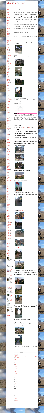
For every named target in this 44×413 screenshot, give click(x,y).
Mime (7, 147)
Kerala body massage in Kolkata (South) (9, 284)
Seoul (7, 196)
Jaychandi (8, 110)
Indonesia (8, 104)
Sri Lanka (8, 207)
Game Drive (8, 77)
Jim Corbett (8, 112)
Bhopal (8, 30)
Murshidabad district (21, 126)
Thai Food (8, 215)
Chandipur (8, 47)
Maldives (8, 139)
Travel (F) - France (8, 227)
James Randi (8, 109)
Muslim (8, 156)
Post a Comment (16, 355)
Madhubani (8, 134)
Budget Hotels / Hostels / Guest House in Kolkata (9, 38)
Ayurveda (8, 20)
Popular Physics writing (9, 180)
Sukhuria (8, 210)
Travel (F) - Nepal (8, 233)
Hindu (7, 95)
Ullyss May (16, 401)
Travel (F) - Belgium (9, 224)
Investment (8, 107)
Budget (8, 37)
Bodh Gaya (8, 34)
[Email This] (20, 352)
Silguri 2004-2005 (8, 201)
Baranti (8, 25)
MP (7, 152)
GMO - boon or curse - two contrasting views (11, 300)
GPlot (7, 88)
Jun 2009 (16, 369)
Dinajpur (8, 60)
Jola (15, 395)
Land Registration (8, 128)
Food (7, 71)
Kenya (7, 118)
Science (8, 194)
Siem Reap (8, 199)
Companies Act (8, 53)
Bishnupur (8, 33)
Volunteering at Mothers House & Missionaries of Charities (9, 290)
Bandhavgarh (8, 23)
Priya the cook (16, 398)
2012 (15, 377)
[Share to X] (21, 352)
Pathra (7, 174)
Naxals (7, 162)
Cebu (7, 46)
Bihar (7, 31)
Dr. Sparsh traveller (16, 397)
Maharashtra (8, 136)
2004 (15, 362)
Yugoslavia (8, 255)
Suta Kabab (8, 211)
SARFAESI (8, 193)
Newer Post (15, 356)
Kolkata (8, 121)
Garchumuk (8, 80)
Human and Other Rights (9, 99)
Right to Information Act (9, 189)
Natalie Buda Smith (16, 400)
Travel (7, 221)
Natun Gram (8, 161)
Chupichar (8, 50)
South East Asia (8, 205)
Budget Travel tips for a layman (9, 40)
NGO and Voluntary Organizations (8, 165)
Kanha (7, 115)
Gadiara (8, 75)
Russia (7, 191)
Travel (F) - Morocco (9, 232)
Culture (8, 57)
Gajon (7, 76)
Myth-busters (8, 157)
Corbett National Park (9, 55)
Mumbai (8, 154)
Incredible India (8, 101)
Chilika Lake (8, 49)
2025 (15, 386)
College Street (8, 52)
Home (25, 356)
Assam (7, 18)
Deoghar (8, 58)
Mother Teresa (8, 151)
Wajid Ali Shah (8, 247)
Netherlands (8, 163)
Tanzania (8, 213)
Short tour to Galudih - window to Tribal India (11, 270)
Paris (7, 172)
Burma (7, 42)
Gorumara (8, 87)
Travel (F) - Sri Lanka (9, 235)
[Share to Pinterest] (22, 352)
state (27, 126)
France (7, 74)
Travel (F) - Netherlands (9, 222)
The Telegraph (8, 216)
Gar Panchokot (8, 79)
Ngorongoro (8, 166)
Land (7, 126)
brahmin (29, 16)
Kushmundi (8, 125)
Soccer (7, 202)
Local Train (8, 131)
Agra (7, 11)
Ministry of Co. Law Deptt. (9, 315)
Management (8, 140)
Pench (7, 175)
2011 (15, 376)
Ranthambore (8, 186)
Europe (8, 66)
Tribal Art (8, 239)
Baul (7, 26)
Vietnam (8, 246)
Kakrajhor (8, 114)
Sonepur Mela (8, 204)
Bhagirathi (23, 127)
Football (8, 72)
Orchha (8, 167)
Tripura (8, 240)
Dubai (7, 61)
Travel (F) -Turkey (8, 238)
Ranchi (8, 185)
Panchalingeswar (8, 169)
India (29, 126)
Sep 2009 (16, 371)
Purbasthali (8, 182)
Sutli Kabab (8, 212)
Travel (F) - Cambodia (9, 225)
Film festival (8, 68)
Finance (8, 69)
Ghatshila (8, 84)
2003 (15, 361)
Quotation (8, 183)
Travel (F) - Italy (8, 229)
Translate (11, 267)
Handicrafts (8, 90)
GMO (7, 85)
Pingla (7, 178)
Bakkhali (8, 22)
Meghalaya (8, 145)
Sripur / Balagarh (8, 208)
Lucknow (8, 132)
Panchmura (8, 170)
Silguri (7, 200)
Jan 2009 (16, 366)
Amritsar (8, 14)
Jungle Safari (8, 113)
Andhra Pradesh (8, 15)
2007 (15, 364)
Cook (7, 54)
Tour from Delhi (8, 218)
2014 (15, 378)
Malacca (8, 137)
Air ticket (8, 12)
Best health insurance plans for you (11, 305)
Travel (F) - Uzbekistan (9, 236)
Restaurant (8, 188)
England (8, 65)
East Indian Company (9, 63)
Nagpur (8, 159)
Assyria (8, 19)
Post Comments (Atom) (18, 357)
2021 (15, 383)
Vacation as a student (9, 244)
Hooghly (8, 98)
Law (7, 129)
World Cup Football (8, 253)
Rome (7, 190)
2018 (15, 381)
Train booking (8, 316)
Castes (7, 45)
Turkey (7, 241)
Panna (7, 171)
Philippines (8, 177)
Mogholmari (8, 149)
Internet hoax (8, 106)
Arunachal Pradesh (8, 17)
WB (7, 249)
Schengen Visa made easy (9, 287)
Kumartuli (8, 123)
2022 (15, 384)
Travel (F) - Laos (8, 230)
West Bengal (25, 126)
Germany (8, 83)
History (7, 96)
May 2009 (16, 368)
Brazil (7, 36)
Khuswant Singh (8, 120)
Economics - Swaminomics (9, 64)
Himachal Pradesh (8, 94)
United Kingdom (8, 243)
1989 (15, 359)
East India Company (21, 210)
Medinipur (8, 144)
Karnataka (8, 117)
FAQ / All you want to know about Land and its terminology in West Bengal (11, 275)
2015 (15, 379)
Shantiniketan (8, 197)
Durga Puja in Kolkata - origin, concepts (11, 280)
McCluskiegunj (8, 142)
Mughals (8, 153)
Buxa (7, 44)
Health (7, 91)
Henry (7, 93)
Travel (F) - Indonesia (9, 228)
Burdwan (8, 41)
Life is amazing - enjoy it (16, 3)
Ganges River (29, 127)
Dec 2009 (16, 373)
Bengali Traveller (8, 28)
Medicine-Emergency (9, 143)
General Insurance (8, 82)
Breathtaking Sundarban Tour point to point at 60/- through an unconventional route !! (11, 295)
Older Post (36, 356)
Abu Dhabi (8, 9)
